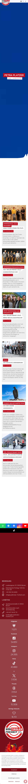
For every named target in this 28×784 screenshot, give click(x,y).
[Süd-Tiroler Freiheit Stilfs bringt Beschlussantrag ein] (14, 300)
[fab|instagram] (14, 650)
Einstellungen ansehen (14, 778)
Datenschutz (11, 781)
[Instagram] (19, 525)
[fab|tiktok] (14, 663)
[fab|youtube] (14, 700)
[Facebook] (14, 525)
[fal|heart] (14, 713)
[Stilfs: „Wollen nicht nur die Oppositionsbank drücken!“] (14, 441)
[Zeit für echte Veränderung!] (14, 349)
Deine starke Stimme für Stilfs (13, 228)
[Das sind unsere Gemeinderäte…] (14, 392)
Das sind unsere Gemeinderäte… (8, 407)
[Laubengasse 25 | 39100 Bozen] (4, 585)
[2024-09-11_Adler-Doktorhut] (14, 751)
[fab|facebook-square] (14, 638)
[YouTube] (25, 525)
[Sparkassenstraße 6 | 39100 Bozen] (4, 605)
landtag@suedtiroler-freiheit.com (13, 616)
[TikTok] (14, 530)
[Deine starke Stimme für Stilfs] (14, 213)
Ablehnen (14, 774)
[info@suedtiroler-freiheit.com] (4, 595)
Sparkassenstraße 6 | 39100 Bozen (15, 605)
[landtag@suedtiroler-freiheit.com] (4, 616)
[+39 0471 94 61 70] (4, 612)
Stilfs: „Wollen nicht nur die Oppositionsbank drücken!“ (12, 456)
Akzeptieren (14, 770)
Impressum (17, 781)
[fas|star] (14, 625)
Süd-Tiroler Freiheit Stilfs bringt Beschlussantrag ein (12, 316)
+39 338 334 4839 (11, 592)
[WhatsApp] (3, 525)
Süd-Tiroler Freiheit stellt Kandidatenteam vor (12, 271)
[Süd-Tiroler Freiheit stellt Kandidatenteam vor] (14, 256)
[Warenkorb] (25, 1)
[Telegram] (8, 525)
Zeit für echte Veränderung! (13, 363)
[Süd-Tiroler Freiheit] (14, 730)
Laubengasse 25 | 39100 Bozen (16, 585)
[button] (21, 1)
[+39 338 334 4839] (4, 592)
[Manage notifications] (25, 781)
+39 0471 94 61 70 (11, 612)
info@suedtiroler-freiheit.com (15, 595)
